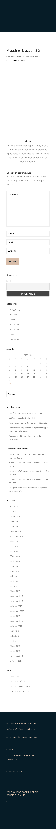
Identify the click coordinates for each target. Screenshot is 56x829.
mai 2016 (13, 641)
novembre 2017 (16, 601)
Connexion (14, 676)
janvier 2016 (15, 651)
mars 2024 (14, 511)
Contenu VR (14, 454)
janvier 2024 (15, 516)
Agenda (13, 315)
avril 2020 (14, 551)
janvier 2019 (15, 581)
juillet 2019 (14, 576)
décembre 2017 (16, 596)
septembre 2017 (17, 611)
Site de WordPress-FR (19, 691)
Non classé (14, 325)
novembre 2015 (16, 656)
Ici (7, 801)
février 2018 (15, 591)
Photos (13, 335)
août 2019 (14, 571)
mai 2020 (14, 546)
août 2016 (14, 631)
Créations (14, 320)
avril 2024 (14, 506)
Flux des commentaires (20, 686)
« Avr (8, 383)
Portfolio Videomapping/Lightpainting (26, 413)
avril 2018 (14, 586)
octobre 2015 (16, 661)
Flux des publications (19, 681)
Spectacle (14, 340)
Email (8, 281)
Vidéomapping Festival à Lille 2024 (24, 418)
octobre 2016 (16, 626)
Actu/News (15, 310)
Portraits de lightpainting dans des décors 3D (28, 423)
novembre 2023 (17, 526)
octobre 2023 (16, 531)
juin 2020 (14, 541)
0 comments (11, 60)
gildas (11, 463)
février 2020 (15, 556)
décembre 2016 (16, 621)
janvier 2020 (15, 561)
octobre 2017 (16, 606)
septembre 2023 (17, 536)
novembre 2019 (16, 566)
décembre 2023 (17, 521)
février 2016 (15, 646)
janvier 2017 (15, 616)
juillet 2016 (14, 636)
